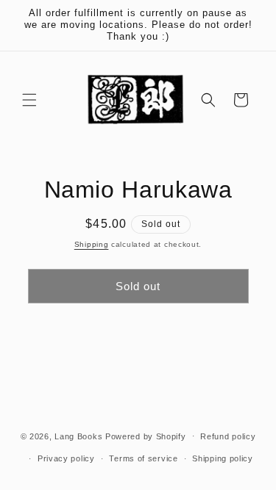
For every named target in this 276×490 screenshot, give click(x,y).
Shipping (91, 244)
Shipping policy (222, 458)
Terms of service (143, 458)
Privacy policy (66, 458)
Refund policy (227, 436)
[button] (29, 100)
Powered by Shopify (145, 435)
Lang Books (78, 435)
